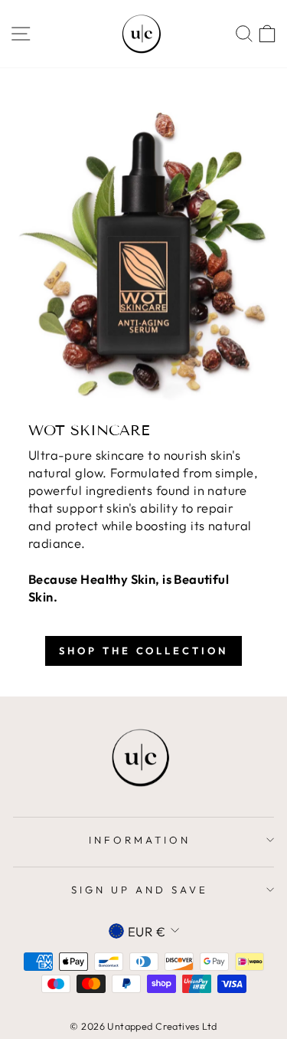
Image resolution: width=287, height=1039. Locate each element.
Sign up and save (139, 889)
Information (140, 840)
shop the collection (143, 650)
